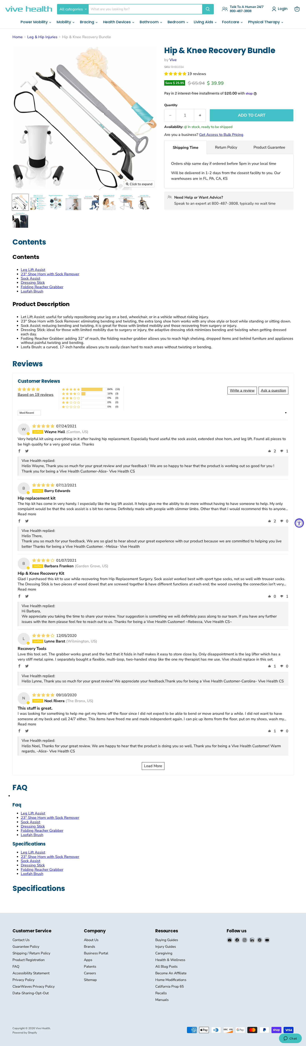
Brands (89, 946)
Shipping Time (185, 147)
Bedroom (177, 22)
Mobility (64, 22)
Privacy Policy (23, 979)
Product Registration (28, 959)
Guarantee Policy (25, 946)
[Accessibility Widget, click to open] (299, 523)
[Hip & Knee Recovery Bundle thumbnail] (20, 202)
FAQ (15, 966)
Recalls (161, 993)
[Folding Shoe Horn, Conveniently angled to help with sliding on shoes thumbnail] (126, 202)
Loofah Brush (32, 291)
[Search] (207, 9)
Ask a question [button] (273, 390)
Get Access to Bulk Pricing (221, 134)
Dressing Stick (33, 282)
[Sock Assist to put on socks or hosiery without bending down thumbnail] (91, 202)
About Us (91, 940)
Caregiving (163, 953)
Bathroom (150, 22)
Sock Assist (30, 278)
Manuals (162, 999)
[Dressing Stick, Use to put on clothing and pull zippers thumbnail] (20, 220)
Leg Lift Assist (33, 269)
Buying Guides (166, 940)
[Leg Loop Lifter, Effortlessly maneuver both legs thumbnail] (144, 202)
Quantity (170, 105)
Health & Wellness (170, 959)
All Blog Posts (166, 966)
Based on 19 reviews (35, 394)
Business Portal (96, 953)
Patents (90, 966)
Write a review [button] (242, 390)
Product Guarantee (269, 147)
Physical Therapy (264, 22)
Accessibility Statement (31, 973)
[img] (43, 426)
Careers (90, 973)
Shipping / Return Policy (31, 953)
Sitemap (90, 979)
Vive (173, 59)
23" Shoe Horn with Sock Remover (50, 274)
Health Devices (117, 22)
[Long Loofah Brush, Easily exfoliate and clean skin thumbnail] (109, 202)
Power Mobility (35, 22)
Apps (88, 959)
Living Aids (204, 22)
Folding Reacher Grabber (42, 286)
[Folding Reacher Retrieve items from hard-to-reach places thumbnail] (73, 202)
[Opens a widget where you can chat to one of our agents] (290, 1039)
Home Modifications (170, 979)
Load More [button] (153, 765)
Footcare (231, 22)
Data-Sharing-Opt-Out (30, 993)
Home (17, 37)
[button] (175, 73)
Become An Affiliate (171, 973)
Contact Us (21, 940)
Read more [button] (27, 514)
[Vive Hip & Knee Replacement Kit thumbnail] (38, 202)
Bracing (87, 22)
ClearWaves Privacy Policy (33, 986)
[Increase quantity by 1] (200, 115)
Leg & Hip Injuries (42, 37)
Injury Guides (165, 946)
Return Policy (226, 147)
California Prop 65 (169, 986)
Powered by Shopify (24, 1033)
